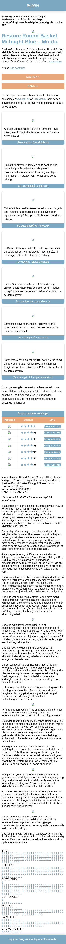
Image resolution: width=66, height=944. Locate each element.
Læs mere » (33, 76)
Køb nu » (33, 86)
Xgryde (33, 5)
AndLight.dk (23, 99)
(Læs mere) (55, 61)
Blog (21, 939)
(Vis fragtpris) (17, 68)
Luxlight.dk (40, 99)
